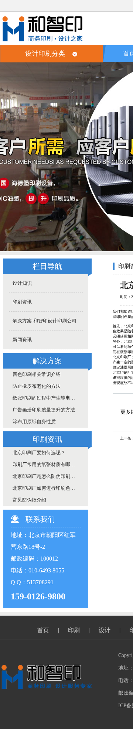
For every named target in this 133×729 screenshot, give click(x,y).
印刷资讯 (22, 302)
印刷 (74, 630)
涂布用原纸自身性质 (34, 421)
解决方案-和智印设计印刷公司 (44, 321)
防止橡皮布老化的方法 (37, 386)
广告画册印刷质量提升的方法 (44, 410)
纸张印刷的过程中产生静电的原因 (48, 398)
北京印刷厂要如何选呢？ (39, 452)
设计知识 (22, 283)
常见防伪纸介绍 (29, 500)
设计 (104, 630)
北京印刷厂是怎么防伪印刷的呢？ (48, 476)
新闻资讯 (22, 339)
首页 (43, 630)
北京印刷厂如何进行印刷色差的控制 (48, 488)
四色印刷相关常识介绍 (37, 374)
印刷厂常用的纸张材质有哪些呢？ (48, 464)
